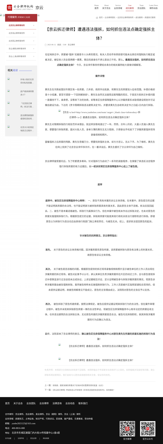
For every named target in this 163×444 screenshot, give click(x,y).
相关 (13, 70)
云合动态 (70, 403)
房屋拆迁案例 (150, 17)
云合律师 (44, 403)
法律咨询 (57, 403)
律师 (90, 65)
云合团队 (31, 403)
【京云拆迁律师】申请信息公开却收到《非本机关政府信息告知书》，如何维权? (83, 390)
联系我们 (83, 403)
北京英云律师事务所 (21, 41)
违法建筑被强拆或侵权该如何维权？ (27, 118)
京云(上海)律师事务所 (21, 56)
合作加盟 (8, 438)
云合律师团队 (110, 17)
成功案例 (139, 17)
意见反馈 (33, 438)
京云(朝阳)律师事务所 (21, 49)
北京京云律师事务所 (21, 25)
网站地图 (46, 438)
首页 (101, 17)
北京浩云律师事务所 (21, 33)
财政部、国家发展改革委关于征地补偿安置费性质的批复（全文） (78, 385)
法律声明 (21, 438)
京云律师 (126, 147)
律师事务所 (84, 147)
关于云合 (18, 403)
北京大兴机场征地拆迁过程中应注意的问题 (27, 130)
